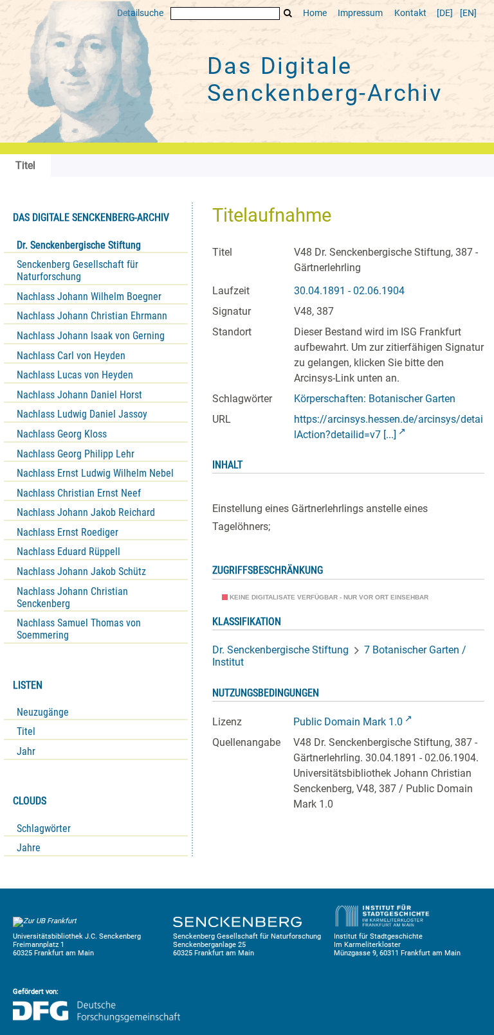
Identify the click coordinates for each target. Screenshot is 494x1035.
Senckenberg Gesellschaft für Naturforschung (77, 270)
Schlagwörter (44, 828)
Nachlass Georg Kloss (62, 434)
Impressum (360, 13)
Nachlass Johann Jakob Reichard (86, 512)
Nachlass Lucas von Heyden (75, 375)
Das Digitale (325, 80)
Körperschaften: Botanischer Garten (374, 399)
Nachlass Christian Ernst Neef (79, 493)
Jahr (26, 751)
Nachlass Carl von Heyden (71, 355)
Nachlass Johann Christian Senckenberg (72, 597)
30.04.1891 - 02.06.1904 (349, 291)
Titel (26, 731)
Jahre (29, 848)
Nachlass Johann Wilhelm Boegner (89, 296)
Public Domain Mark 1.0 (348, 722)
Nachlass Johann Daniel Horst (79, 395)
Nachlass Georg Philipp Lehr (75, 454)
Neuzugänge (43, 712)
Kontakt (410, 13)
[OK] (288, 13)
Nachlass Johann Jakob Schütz (81, 571)
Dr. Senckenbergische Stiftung (79, 245)
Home (315, 13)
